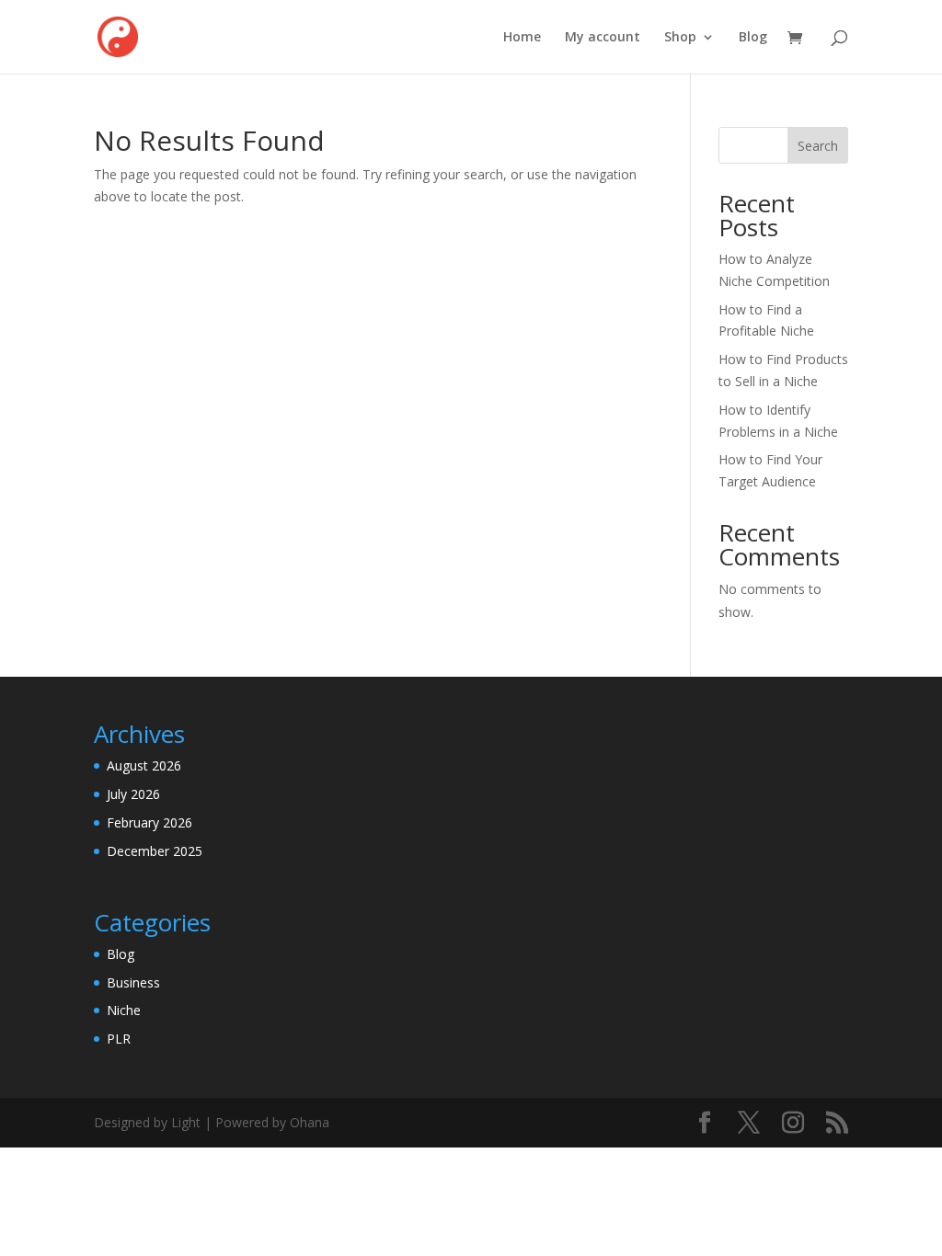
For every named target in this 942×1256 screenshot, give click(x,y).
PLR (119, 1038)
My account (602, 37)
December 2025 (154, 851)
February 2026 (149, 822)
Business (133, 982)
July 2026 (133, 794)
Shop (680, 37)
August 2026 (144, 765)
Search (818, 145)
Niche (124, 1010)
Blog (753, 37)
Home (522, 37)
